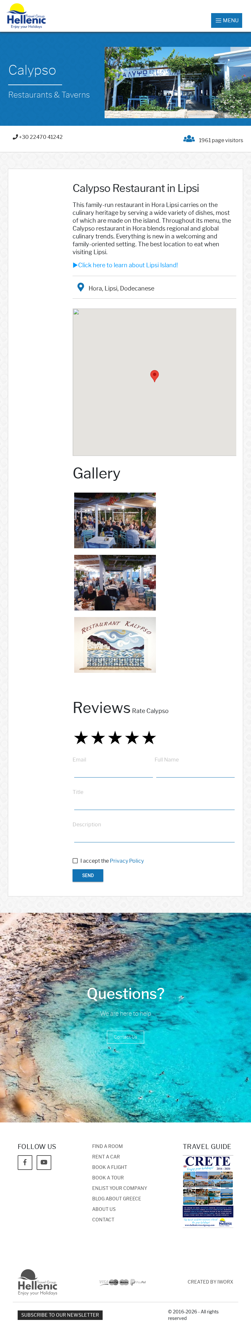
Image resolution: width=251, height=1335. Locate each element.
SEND (88, 875)
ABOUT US (104, 1209)
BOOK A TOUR (108, 1178)
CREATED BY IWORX (210, 1282)
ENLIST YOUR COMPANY (119, 1188)
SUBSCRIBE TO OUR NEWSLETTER (60, 1315)
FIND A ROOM (107, 1146)
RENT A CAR (106, 1157)
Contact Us (125, 1037)
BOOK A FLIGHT (109, 1167)
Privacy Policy (127, 861)
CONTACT (103, 1220)
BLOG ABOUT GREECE (116, 1199)
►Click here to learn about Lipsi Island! (125, 265)
